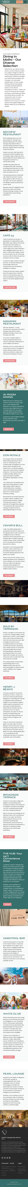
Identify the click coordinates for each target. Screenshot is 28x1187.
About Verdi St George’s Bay (5, 1167)
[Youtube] (9, 1158)
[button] (25, 2)
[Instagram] (2, 1158)
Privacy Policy (21, 1166)
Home (3, 49)
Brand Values (5, 1170)
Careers (4, 1173)
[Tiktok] (7, 1158)
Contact (4, 1175)
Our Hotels (13, 1166)
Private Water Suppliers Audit (22, 1169)
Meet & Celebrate (12, 1169)
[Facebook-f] (5, 1158)
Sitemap (20, 1173)
